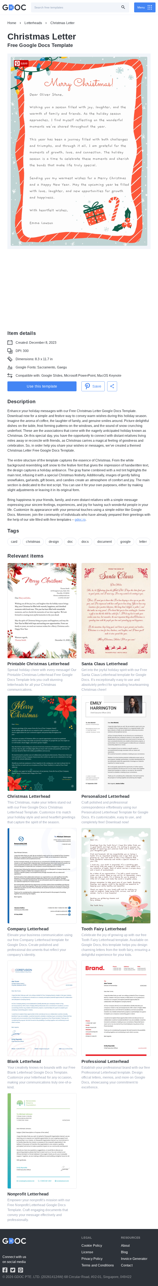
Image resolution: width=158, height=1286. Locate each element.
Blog (124, 1252)
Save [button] (96, 386)
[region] (79, 289)
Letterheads (33, 23)
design (54, 541)
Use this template (42, 386)
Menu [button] (141, 7)
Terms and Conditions (97, 1265)
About (125, 1245)
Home (11, 23)
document (104, 541)
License (87, 1252)
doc (70, 541)
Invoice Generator (134, 1258)
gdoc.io (80, 519)
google (125, 541)
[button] (112, 386)
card (14, 541)
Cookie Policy (91, 1245)
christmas (33, 541)
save (24, 63)
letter (143, 541)
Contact (126, 1265)
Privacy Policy (91, 1258)
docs (84, 541)
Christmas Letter (62, 23)
